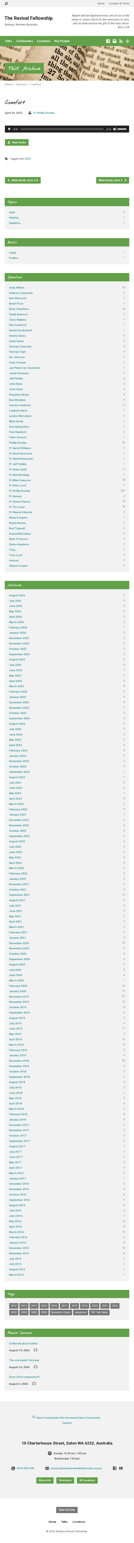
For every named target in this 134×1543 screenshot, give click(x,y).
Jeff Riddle (16, 378)
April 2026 (15, 616)
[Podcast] (127, 41)
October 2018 (17, 1071)
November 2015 (19, 1253)
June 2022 (15, 852)
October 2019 (17, 1007)
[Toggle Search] (6, 4)
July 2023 (15, 782)
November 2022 (19, 825)
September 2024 (19, 718)
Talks (8, 41)
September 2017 (19, 1141)
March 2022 (16, 868)
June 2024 (15, 734)
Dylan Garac (16, 341)
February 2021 (18, 932)
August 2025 (17, 659)
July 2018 (15, 1087)
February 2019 (18, 1050)
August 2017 (17, 1146)
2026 (44, 1312)
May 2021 (15, 916)
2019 (84, 1305)
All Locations (87, 1480)
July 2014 (15, 1258)
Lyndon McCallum (20, 416)
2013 (24, 1305)
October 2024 (17, 713)
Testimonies (24, 41)
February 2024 (18, 750)
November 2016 (19, 1189)
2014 (34, 1305)
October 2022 (17, 830)
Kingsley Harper (19, 394)
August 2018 (17, 1082)
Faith (12, 212)
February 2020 (18, 985)
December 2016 (19, 1183)
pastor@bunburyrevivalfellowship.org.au (76, 1468)
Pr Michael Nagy (19, 474)
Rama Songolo (18, 517)
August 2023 (17, 777)
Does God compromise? (24, 1377)
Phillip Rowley (18, 442)
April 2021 (15, 921)
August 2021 (17, 900)
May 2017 (15, 1162)
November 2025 (19, 643)
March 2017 (16, 1173)
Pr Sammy (15, 496)
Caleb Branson (18, 314)
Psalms (13, 258)
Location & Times (119, 3)
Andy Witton (16, 287)
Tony (12, 549)
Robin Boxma (17, 523)
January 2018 (17, 1119)
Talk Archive (24, 68)
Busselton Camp (60, 1312)
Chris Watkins (18, 319)
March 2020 (16, 980)
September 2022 (19, 836)
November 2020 (19, 948)
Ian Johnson (17, 357)
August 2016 (17, 1205)
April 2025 (15, 681)
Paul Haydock (17, 432)
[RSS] (121, 41)
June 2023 (15, 787)
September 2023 (19, 771)
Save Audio (18, 142)
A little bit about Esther (23, 1343)
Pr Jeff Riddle (17, 464)
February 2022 (18, 873)
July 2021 (15, 905)
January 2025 (17, 697)
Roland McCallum (20, 533)
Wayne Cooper (18, 565)
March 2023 (16, 804)
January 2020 (17, 991)
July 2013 (15, 1264)
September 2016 (19, 1200)
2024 (24, 1312)
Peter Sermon (18, 437)
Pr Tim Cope (17, 507)
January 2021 (17, 937)
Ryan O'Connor (18, 539)
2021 (105, 1305)
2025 (34, 1312)
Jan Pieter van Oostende (24, 367)
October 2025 (17, 649)
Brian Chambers (19, 309)
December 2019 (19, 996)
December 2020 (19, 943)
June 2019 (15, 1028)
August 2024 (17, 723)
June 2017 (15, 1157)
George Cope (17, 351)
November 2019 (19, 1001)
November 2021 (19, 884)
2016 (54, 1305)
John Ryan (15, 383)
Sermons (21, 84)
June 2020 (15, 975)
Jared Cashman (19, 373)
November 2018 (19, 1066)
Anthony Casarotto (21, 293)
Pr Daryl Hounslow (20, 453)
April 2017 (15, 1167)
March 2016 (16, 1232)
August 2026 (17, 595)
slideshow (80, 1312)
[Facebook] (108, 41)
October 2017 (17, 1135)
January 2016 (17, 1242)
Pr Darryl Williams (20, 448)
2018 (74, 1305)
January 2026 (17, 632)
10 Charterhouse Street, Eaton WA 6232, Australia (67, 1443)
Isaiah (12, 252)
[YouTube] (121, 1468)
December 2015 (19, 1248)
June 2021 (15, 911)
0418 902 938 (25, 1468)
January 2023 (17, 814)
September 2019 (19, 1012)
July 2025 (15, 664)
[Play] (9, 129)
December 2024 (19, 702)
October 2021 (17, 889)
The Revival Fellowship (28, 18)
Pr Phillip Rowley (44, 112)
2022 (28, 158)
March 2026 (16, 622)
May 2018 (15, 1098)
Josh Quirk (16, 389)
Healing (13, 217)
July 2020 (15, 970)
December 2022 (19, 820)
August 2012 (17, 1269)
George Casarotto (20, 346)
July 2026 (15, 600)
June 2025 (15, 670)
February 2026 (18, 627)
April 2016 (15, 1226)
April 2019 (15, 1039)
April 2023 (15, 798)
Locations (43, 41)
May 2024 (15, 739)
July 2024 (15, 729)
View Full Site (67, 1509)
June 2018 (15, 1092)
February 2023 (18, 809)
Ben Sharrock (17, 298)
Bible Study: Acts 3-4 (24, 180)
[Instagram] (114, 41)
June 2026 (15, 606)
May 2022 (15, 857)
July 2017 (15, 1151)
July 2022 (15, 846)
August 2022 (17, 841)
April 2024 (15, 745)
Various (14, 560)
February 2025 (18, 691)
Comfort (36, 84)
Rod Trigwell (17, 528)
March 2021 (16, 927)
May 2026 (15, 611)
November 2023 (19, 761)
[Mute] (115, 129)
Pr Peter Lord (17, 485)
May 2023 (15, 793)
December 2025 (19, 638)
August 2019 (17, 1018)
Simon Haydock (19, 544)
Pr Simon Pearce (19, 501)
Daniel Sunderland (20, 330)
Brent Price (16, 303)
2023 (14, 1312)
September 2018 (19, 1077)
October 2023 (17, 766)
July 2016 (15, 1210)
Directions (65, 1480)
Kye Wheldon (17, 400)
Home (101, 3)
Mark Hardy (16, 421)
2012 (14, 1305)
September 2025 (19, 654)
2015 (44, 1305)
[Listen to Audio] (35, 1350)
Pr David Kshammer (21, 458)
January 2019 (17, 1055)
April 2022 (15, 863)
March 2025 (16, 686)
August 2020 (17, 964)
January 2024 (17, 756)
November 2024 (19, 707)
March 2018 (16, 1108)
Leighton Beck (18, 410)
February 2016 (18, 1237)
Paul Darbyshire (19, 426)
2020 (95, 1305)
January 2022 (17, 878)
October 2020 (17, 953)
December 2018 (19, 1060)
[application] (67, 129)
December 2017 (19, 1125)
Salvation (14, 223)
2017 (64, 1305)
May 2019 (15, 1034)
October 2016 (17, 1194)
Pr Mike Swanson (20, 480)
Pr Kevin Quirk (18, 469)
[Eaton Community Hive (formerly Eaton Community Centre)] (67, 1423)
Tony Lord (15, 555)
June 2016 (15, 1215)
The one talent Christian (24, 1360)
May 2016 (15, 1221)
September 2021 (19, 894)
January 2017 (17, 1178)
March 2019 (16, 1044)
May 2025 (15, 675)
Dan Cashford (17, 325)
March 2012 (16, 1274)
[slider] (122, 129)
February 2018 (18, 1114)
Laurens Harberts (20, 405)
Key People (62, 41)
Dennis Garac (17, 335)
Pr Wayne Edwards (20, 512)
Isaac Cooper (17, 362)
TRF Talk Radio (99, 1312)
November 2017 (19, 1130)
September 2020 (19, 959)
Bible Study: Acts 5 (111, 180)
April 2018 (15, 1103)
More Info (45, 1480)
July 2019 (15, 1023)
